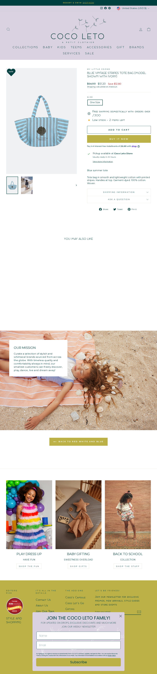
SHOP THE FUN (29, 566)
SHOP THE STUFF (128, 566)
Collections (25, 47)
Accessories (99, 47)
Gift (121, 47)
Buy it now (119, 139)
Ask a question (119, 199)
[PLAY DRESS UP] (29, 514)
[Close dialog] (120, 616)
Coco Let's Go (74, 603)
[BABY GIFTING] (78, 514)
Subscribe (78, 662)
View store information (103, 162)
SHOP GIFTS (78, 566)
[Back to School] (128, 514)
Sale (89, 53)
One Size (95, 102)
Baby (48, 47)
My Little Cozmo (98, 69)
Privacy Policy (112, 655)
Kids (61, 47)
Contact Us (43, 600)
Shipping (91, 87)
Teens (76, 47)
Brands (136, 47)
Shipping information (119, 192)
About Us (42, 605)
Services (71, 53)
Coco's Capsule (75, 597)
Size (90, 97)
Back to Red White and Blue (81, 441)
